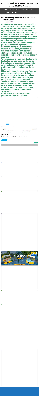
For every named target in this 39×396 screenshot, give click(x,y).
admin (12, 21)
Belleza (11, 12)
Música (22, 9)
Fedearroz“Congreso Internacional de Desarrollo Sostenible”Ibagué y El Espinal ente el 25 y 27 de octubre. (26, 131)
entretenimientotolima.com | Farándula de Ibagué (19, 4)
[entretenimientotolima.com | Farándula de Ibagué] (1, 9)
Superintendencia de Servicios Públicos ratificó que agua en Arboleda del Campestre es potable (11, 131)
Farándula (6, 9)
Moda (16, 12)
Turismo (17, 9)
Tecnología (6, 12)
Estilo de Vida (29, 9)
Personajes (12, 9)
